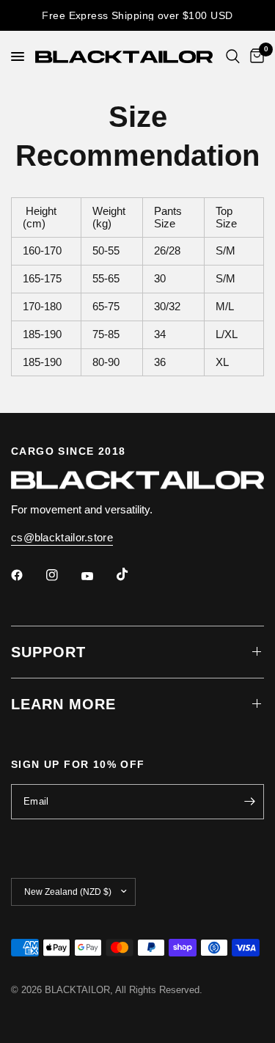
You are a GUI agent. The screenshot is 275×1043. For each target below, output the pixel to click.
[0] (254, 56)
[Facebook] (27, 575)
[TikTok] (133, 574)
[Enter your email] (249, 801)
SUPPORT (48, 652)
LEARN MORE (63, 704)
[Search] (233, 56)
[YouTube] (97, 576)
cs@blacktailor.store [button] (62, 537)
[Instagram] (62, 575)
